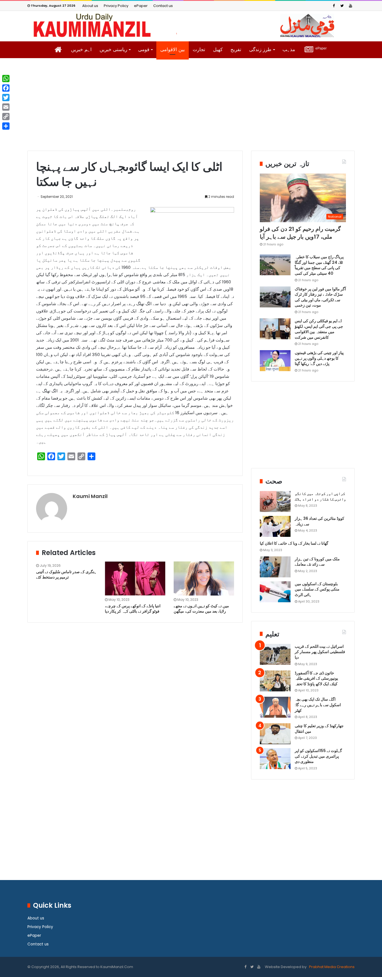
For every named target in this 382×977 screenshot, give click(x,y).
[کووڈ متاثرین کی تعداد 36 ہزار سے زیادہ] (275, 526)
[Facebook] (333, 6)
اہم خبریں (81, 49)
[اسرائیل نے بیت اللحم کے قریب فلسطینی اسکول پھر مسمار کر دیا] (275, 654)
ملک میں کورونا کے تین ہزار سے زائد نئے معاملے (317, 561)
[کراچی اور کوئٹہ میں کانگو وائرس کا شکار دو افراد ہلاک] (275, 501)
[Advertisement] (191, 109)
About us (90, 5)
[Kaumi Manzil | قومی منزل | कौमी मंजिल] (191, 25)
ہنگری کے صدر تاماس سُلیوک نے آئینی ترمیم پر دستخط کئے (66, 574)
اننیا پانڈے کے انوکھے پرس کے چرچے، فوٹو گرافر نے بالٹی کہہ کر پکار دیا (133, 608)
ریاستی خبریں (113, 49)
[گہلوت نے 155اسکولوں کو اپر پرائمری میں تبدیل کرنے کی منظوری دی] (275, 758)
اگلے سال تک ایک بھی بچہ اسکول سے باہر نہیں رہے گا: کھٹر (318, 704)
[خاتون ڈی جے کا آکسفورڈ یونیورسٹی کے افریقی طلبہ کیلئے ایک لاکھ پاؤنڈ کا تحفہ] (275, 680)
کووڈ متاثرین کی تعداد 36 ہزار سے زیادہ (319, 521)
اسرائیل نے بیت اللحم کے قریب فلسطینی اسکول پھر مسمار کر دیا (320, 652)
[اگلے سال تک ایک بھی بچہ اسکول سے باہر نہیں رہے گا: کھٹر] (275, 707)
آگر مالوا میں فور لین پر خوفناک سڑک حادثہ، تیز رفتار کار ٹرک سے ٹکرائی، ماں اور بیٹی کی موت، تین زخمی (320, 297)
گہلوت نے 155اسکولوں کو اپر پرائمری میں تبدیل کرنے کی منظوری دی (318, 756)
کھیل (218, 49)
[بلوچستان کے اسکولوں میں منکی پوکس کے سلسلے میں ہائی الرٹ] (275, 591)
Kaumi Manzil (90, 496)
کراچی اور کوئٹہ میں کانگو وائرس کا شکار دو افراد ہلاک (320, 496)
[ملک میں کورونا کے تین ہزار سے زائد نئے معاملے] (275, 566)
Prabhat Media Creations (331, 966)
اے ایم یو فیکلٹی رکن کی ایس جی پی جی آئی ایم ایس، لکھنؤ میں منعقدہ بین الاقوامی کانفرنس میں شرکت (319, 329)
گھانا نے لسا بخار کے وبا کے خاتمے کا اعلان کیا (294, 543)
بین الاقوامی (172, 49)
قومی (143, 49)
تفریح (235, 49)
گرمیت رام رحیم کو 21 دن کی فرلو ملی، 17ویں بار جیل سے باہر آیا (300, 233)
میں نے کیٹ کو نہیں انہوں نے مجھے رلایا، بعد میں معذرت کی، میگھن (201, 608)
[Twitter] (342, 6)
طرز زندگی (260, 49)
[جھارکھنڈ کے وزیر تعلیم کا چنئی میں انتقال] (275, 733)
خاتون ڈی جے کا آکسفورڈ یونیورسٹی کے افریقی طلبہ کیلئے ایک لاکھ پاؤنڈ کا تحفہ (316, 678)
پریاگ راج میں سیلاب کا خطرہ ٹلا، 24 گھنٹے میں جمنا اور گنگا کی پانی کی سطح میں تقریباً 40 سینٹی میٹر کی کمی (319, 265)
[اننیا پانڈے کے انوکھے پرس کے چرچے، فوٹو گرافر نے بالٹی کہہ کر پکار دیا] (135, 578)
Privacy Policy (116, 5)
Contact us (163, 5)
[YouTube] (350, 6)
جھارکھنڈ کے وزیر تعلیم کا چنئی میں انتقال (319, 728)
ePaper (141, 5)
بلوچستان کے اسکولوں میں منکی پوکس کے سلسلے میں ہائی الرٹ (317, 589)
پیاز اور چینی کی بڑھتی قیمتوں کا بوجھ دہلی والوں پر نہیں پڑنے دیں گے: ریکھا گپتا (319, 358)
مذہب (288, 49)
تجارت (199, 49)
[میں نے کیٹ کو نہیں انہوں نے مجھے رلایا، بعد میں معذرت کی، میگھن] (204, 578)
